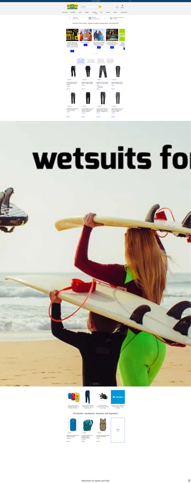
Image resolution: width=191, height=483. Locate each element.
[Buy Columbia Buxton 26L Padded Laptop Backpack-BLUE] (88, 424)
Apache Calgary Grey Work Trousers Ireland (117, 83)
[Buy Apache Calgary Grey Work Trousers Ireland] (117, 71)
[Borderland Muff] (72, 6)
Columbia (83, 439)
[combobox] (90, 7)
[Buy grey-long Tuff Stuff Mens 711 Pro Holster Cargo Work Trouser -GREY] (117, 98)
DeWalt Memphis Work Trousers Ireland (72, 109)
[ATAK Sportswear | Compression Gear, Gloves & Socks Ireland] (103, 397)
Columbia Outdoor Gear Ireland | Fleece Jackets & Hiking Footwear (118, 407)
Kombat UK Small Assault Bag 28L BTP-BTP (103, 436)
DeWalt (68, 111)
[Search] (100, 7)
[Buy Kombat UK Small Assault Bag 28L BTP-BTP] (103, 424)
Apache (68, 86)
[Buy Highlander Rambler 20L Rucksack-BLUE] (73, 424)
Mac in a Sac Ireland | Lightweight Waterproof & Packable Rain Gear (73, 407)
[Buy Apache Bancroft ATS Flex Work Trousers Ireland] (73, 71)
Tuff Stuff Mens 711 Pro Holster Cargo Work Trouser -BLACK (87, 110)
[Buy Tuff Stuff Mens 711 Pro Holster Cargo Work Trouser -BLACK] (88, 98)
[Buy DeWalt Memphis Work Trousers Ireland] (73, 98)
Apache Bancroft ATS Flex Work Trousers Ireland (72, 83)
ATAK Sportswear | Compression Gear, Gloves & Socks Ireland (102, 407)
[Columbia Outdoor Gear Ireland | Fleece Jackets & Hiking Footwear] (118, 397)
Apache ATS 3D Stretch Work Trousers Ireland (102, 83)
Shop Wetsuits (95, 383)
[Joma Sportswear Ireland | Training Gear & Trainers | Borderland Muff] (88, 397)
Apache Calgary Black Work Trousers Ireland (87, 83)
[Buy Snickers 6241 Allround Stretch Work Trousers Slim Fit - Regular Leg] (103, 98)
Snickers (98, 113)
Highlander (69, 438)
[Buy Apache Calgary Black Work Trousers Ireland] (88, 71)
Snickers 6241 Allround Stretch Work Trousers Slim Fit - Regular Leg (102, 110)
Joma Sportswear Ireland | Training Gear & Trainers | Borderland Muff (88, 407)
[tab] (80, 61)
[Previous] (94, 54)
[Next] (97, 54)
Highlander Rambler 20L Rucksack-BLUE (73, 436)
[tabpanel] (95, 91)
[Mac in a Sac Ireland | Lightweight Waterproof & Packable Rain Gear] (73, 397)
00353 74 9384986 (96, 1)
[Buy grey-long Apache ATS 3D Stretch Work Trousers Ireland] (103, 71)
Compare (69, 79)
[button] (117, 7)
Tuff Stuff (83, 113)
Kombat (98, 438)
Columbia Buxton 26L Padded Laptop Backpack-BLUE (87, 437)
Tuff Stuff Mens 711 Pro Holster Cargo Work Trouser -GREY (117, 110)
